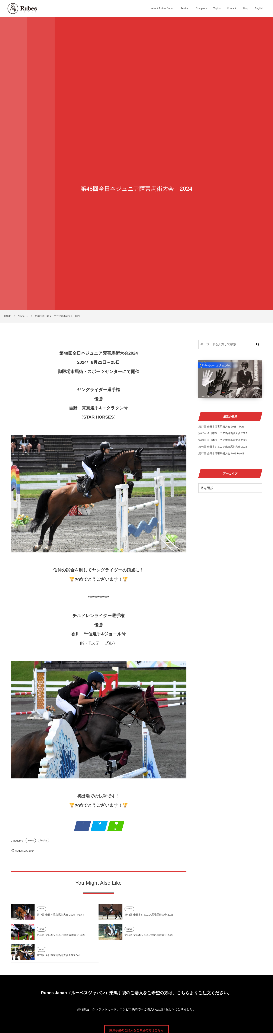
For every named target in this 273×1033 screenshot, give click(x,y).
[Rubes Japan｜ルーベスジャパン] (22, 8)
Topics (43, 840)
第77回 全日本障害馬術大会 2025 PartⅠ (61, 914)
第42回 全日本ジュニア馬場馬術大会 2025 (149, 914)
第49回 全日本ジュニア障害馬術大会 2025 (61, 934)
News (31, 840)
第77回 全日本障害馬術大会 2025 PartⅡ (60, 955)
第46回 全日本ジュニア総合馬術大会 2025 (149, 934)
